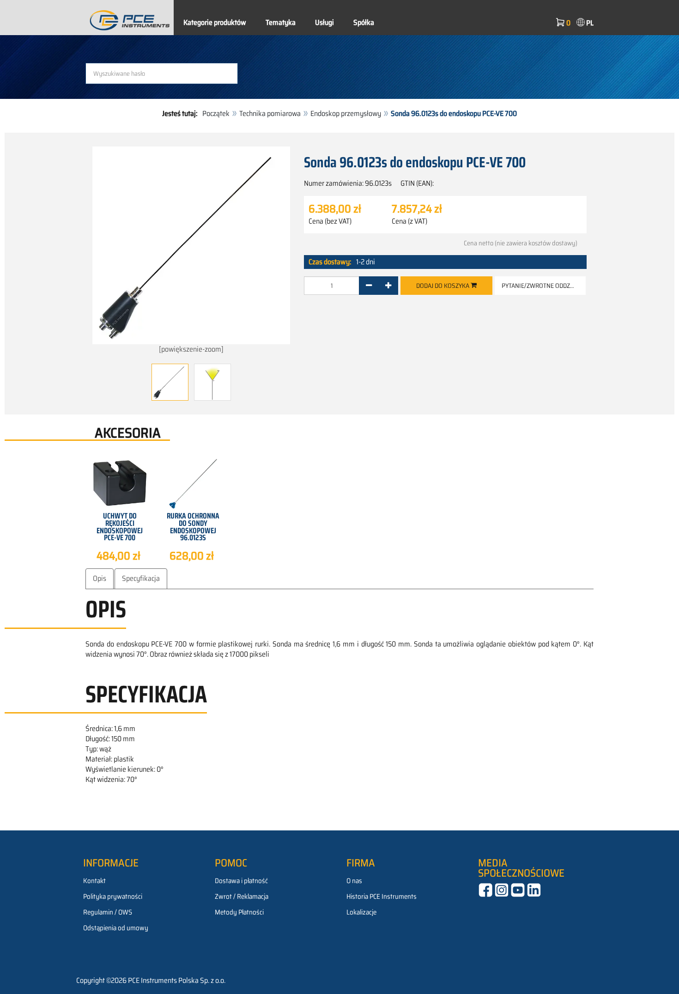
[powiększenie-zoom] (191, 349)
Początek (216, 113)
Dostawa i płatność (241, 880)
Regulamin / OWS (107, 912)
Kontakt (94, 880)
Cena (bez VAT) (330, 221)
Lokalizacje (361, 912)
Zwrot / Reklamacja (241, 896)
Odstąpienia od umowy (115, 927)
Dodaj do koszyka (443, 286)
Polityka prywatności (112, 896)
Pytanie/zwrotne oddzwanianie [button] (544, 286)
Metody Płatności (239, 912)
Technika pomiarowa (270, 113)
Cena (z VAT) (409, 221)
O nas (354, 880)
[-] (369, 285)
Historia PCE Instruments (381, 896)
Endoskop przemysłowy (345, 113)
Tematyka (281, 22)
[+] (388, 285)
